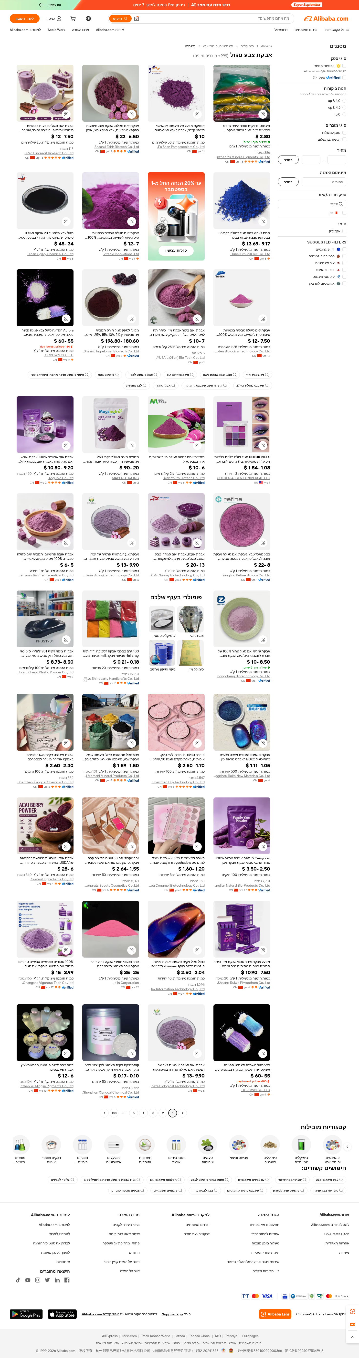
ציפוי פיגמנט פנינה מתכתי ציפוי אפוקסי (57, 375)
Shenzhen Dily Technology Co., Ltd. (178, 782)
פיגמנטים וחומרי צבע (218, 46)
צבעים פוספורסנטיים (125, 1190)
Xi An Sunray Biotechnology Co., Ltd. (177, 575)
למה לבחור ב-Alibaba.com (330, 1225)
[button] (136, 18)
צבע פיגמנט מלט (327, 1180)
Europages (250, 1336)
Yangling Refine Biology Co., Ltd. (246, 575)
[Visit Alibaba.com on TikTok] (18, 1280)
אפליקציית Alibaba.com (100, 1314)
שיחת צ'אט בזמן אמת (124, 1234)
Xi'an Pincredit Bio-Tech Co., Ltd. (49, 153)
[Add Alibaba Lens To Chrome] (275, 1314)
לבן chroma (134, 385)
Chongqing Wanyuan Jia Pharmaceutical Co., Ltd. (45, 575)
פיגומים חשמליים (166, 1190)
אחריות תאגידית (337, 1243)
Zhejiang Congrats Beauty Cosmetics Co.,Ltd (110, 885)
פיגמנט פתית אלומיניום (243, 1190)
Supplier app (172, 1314)
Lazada (179, 1336)
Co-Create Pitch (336, 1234)
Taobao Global (199, 1336)
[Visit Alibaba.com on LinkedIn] (57, 1280)
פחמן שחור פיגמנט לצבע (207, 1180)
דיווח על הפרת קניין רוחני (122, 1262)
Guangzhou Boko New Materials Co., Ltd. (241, 776)
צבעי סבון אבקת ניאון (217, 375)
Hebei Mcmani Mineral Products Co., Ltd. (110, 776)
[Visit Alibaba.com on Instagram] (38, 1280)
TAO (217, 1336)
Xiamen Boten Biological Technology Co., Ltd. (241, 351)
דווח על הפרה (130, 1271)
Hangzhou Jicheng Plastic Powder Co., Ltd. (45, 672)
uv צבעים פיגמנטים (251, 1180)
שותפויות (63, 1262)
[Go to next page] (104, 1113)
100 (114, 1113)
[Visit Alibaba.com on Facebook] (67, 1280)
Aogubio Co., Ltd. (61, 478)
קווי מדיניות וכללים (266, 1271)
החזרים (134, 1252)
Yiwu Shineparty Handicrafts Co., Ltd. (111, 678)
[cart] (72, 19)
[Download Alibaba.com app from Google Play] (26, 1314)
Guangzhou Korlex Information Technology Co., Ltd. (176, 989)
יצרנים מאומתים (198, 1225)
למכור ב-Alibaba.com (54, 1225)
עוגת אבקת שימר (290, 1180)
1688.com (129, 1336)
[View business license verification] (223, 1350)
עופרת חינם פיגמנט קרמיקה (203, 385)
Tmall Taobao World (155, 1336)
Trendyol (231, 1336)
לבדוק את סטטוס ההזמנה (51, 1243)
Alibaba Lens (322, 1314)
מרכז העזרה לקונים (126, 1225)
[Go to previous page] (182, 1113)
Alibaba (266, 46)
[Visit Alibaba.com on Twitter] (47, 1280)
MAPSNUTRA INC (125, 478)
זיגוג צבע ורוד (255, 375)
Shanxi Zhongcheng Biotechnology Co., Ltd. (241, 676)
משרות (344, 1252)
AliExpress (110, 1336)
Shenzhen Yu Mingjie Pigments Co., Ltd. (241, 157)
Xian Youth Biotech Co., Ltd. (184, 478)
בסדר (288, 160)
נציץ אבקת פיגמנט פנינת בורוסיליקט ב (110, 1180)
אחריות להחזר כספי (265, 1234)
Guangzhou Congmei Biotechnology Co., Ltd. (176, 885)
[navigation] (312, 580)
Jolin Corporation (126, 983)
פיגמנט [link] (190, 46)
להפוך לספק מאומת (55, 1252)
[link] (352, 1311)
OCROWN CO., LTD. (59, 355)
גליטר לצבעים (60, 1180)
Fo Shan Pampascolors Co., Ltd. (181, 147)
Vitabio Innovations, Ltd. (121, 254)
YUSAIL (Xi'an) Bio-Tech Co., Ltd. (180, 357)
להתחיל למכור (59, 1234)
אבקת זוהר (163, 385)
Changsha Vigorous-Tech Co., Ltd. (48, 983)
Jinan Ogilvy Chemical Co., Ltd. (50, 254)
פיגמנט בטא (106, 375)
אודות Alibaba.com (334, 1214)
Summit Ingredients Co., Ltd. (52, 879)
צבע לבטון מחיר (202, 1190)
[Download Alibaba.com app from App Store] (62, 1314)
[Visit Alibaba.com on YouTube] (28, 1280)
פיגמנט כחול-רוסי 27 (250, 385)
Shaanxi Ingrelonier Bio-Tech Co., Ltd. (111, 351)
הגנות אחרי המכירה (265, 1252)
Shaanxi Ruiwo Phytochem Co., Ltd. (243, 983)
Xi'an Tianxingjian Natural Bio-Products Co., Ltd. (241, 885)
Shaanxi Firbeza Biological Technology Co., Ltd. (110, 575)
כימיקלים (247, 46)
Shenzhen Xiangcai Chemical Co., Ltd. (45, 782)
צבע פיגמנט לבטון (140, 375)
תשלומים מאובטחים (264, 1225)
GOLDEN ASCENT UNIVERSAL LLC (243, 478)
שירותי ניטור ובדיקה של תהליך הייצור (253, 1262)
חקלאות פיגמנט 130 (163, 1180)
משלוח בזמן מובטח (265, 1243)
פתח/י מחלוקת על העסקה (121, 1243)
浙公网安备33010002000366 (259, 1351)
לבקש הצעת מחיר (197, 1234)
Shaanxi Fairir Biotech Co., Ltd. (116, 147)
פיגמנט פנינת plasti (286, 1190)
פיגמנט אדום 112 (178, 375)
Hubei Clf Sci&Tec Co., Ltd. (250, 254)
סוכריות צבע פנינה (326, 1190)
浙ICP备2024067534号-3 (304, 1351)
